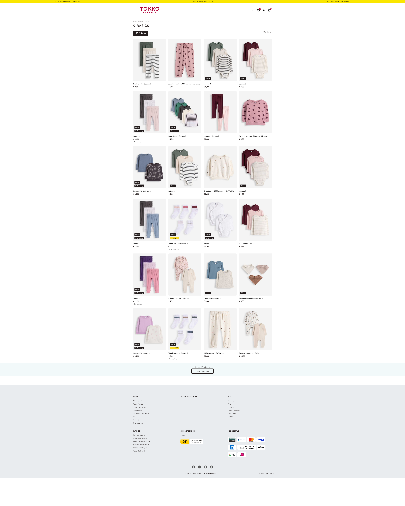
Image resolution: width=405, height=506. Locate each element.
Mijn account (137, 401)
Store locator (137, 410)
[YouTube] (205, 467)
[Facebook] (194, 467)
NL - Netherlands (210, 473)
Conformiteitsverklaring (141, 413)
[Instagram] (199, 467)
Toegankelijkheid (139, 451)
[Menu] (134, 10)
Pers (229, 404)
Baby (134, 22)
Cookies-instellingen (140, 448)
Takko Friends (138, 404)
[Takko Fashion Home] (149, 10)
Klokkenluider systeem (141, 445)
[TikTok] (211, 467)
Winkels (136, 420)
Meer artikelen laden (202, 371)
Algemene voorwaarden (141, 441)
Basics (147, 22)
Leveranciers (232, 413)
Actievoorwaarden (265, 473)
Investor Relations (234, 410)
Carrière (230, 417)
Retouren (183, 435)
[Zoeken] (253, 10)
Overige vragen (138, 423)
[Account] (264, 10)
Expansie (231, 407)
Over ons (231, 401)
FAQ (134, 417)
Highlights (141, 22)
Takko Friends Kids (139, 407)
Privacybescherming (140, 438)
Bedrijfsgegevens (139, 435)
